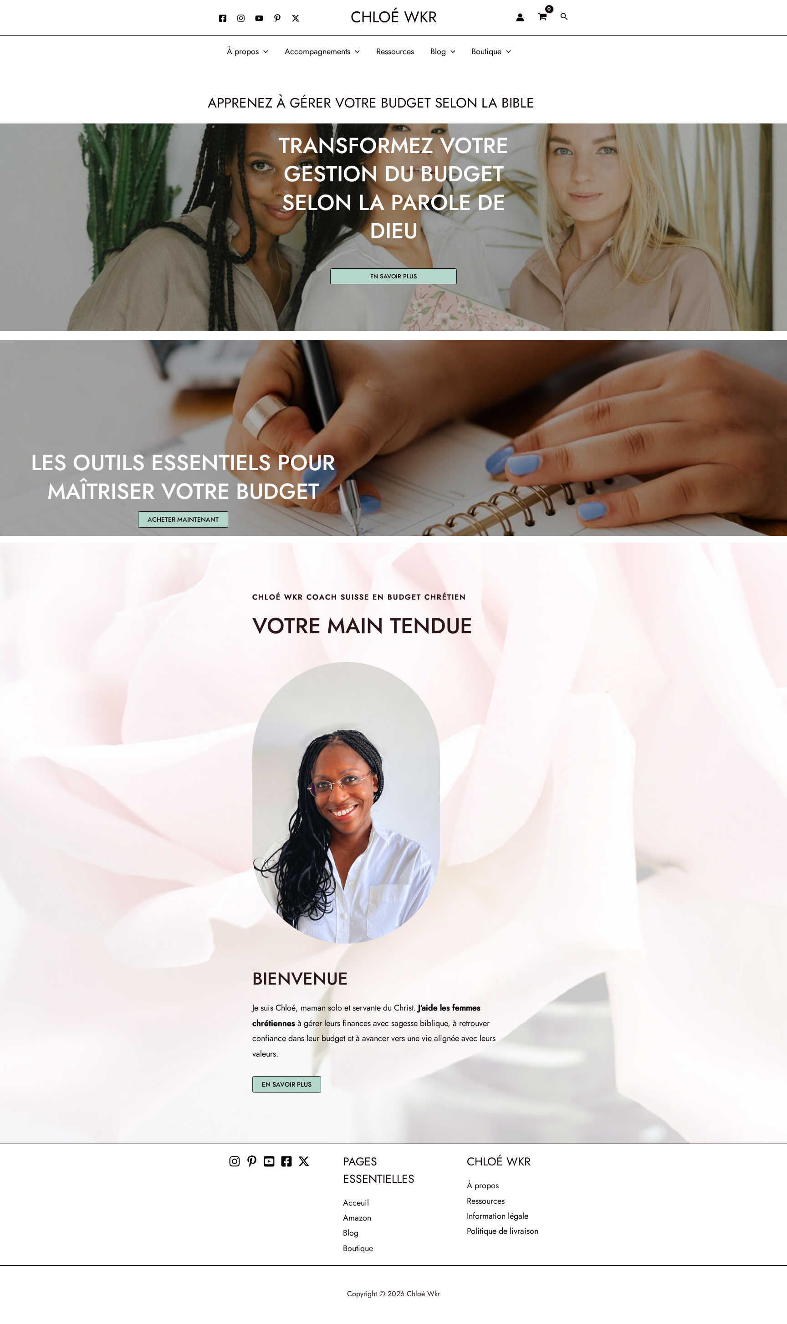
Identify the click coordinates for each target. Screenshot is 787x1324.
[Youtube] (269, 1161)
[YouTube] (259, 18)
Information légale (497, 1216)
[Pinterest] (252, 1161)
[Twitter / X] (295, 18)
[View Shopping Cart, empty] (542, 17)
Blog (438, 51)
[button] (564, 17)
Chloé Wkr (394, 17)
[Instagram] (241, 18)
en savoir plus (393, 276)
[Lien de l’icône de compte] (520, 17)
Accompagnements (317, 51)
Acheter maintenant (183, 519)
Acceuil (356, 1203)
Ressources (395, 51)
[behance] (277, 18)
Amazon (357, 1218)
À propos (243, 51)
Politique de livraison (502, 1231)
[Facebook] (223, 18)
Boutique (486, 51)
